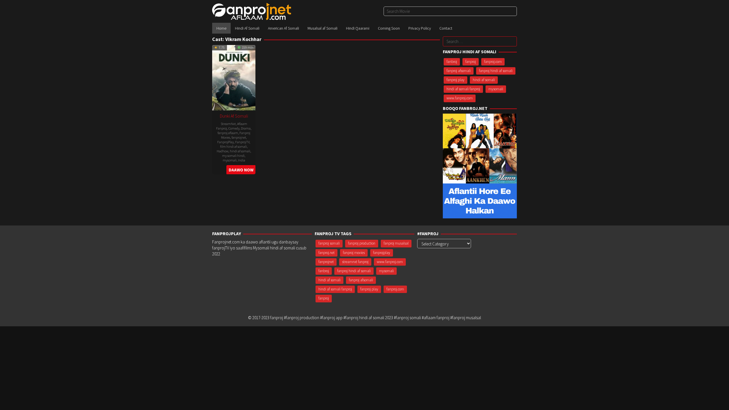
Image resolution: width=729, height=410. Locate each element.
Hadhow (222, 151)
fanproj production (361, 243)
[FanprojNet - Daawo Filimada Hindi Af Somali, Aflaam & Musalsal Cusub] (251, 11)
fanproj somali (329, 243)
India (241, 160)
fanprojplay (381, 252)
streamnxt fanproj (355, 261)
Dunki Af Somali (234, 116)
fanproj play (455, 79)
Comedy (233, 128)
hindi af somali (240, 151)
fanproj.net (326, 252)
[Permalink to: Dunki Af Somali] (234, 77)
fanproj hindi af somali (496, 70)
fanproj (470, 61)
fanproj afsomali (459, 70)
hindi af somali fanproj (463, 89)
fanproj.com (493, 61)
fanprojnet (239, 137)
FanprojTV (242, 142)
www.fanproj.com (460, 98)
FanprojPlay (225, 142)
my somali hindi (233, 155)
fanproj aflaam (228, 133)
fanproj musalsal (396, 243)
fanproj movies (354, 252)
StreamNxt (228, 124)
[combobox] (450, 11)
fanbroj (452, 61)
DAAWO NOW (241, 170)
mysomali (230, 160)
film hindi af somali (233, 146)
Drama (246, 128)
